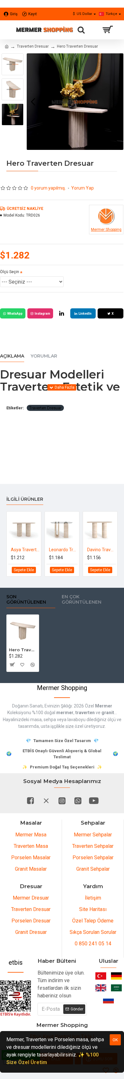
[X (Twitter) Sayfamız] (46, 800)
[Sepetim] (107, 29)
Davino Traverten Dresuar (101, 549)
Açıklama (12, 356)
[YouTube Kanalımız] (93, 800)
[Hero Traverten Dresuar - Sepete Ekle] (12, 664)
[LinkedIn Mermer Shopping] (62, 313)
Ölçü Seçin (9, 272)
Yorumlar (44, 356)
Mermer (103, 705)
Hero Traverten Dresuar (23, 649)
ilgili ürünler (24, 499)
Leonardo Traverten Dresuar (63, 549)
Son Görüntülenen (26, 599)
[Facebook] (30, 800)
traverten (85, 712)
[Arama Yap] (81, 29)
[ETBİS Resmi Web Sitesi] (15, 998)
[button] (33, 101)
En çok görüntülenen (81, 599)
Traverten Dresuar (33, 46)
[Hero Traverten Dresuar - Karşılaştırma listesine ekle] (33, 664)
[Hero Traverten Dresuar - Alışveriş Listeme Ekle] (22, 664)
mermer (64, 712)
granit (107, 712)
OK (115, 1039)
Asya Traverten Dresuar (25, 549)
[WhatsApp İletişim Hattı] (78, 800)
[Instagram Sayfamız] (62, 800)
